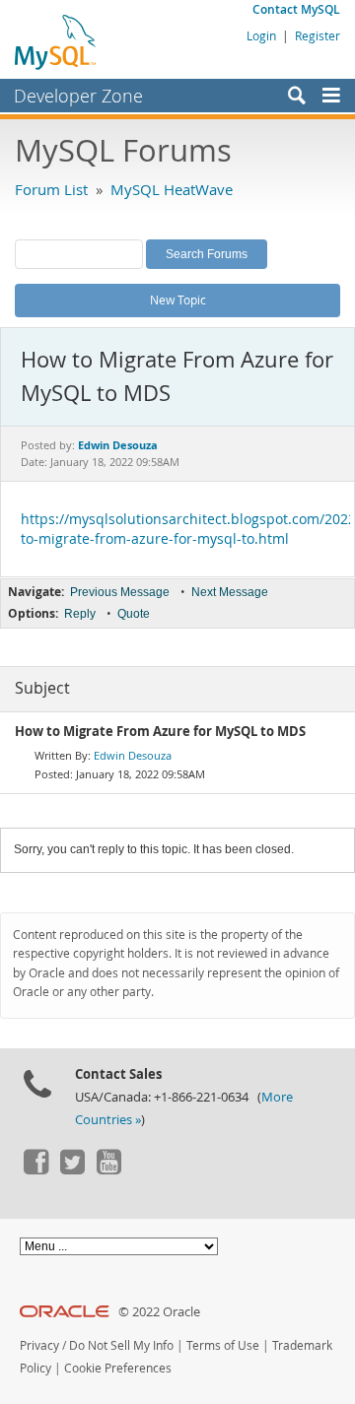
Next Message (229, 592)
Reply (80, 614)
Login (261, 35)
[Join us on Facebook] (35, 1169)
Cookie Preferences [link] (118, 1368)
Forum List (51, 189)
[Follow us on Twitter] (72, 1169)
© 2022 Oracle (159, 1312)
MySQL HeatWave (171, 189)
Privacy (39, 1345)
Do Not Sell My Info (121, 1345)
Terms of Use (222, 1345)
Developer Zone (78, 95)
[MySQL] (56, 41)
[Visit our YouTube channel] (108, 1169)
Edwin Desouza (133, 755)
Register (317, 35)
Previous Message (120, 592)
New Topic (178, 299)
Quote (133, 614)
